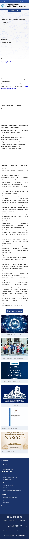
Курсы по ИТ (6, 500)
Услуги (2, 482)
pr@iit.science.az (23, 530)
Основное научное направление (10, 477)
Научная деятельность (7, 471)
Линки (4, 509)
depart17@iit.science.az (8, 62)
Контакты (18, 522)
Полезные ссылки (5, 505)
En (2, 1)
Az (1, 1)
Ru (4, 1)
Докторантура (6, 475)
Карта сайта (11, 522)
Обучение (5, 487)
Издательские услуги (8, 485)
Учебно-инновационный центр (10, 497)
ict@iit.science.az (9, 530)
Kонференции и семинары (9, 479)
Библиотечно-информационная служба (12, 490)
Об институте (4, 460)
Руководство (6, 464)
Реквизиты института (8, 469)
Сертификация (6, 502)
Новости (6, 520)
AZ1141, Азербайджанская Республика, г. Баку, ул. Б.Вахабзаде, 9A (17, 526)
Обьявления (12, 520)
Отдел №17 (14, 10)
